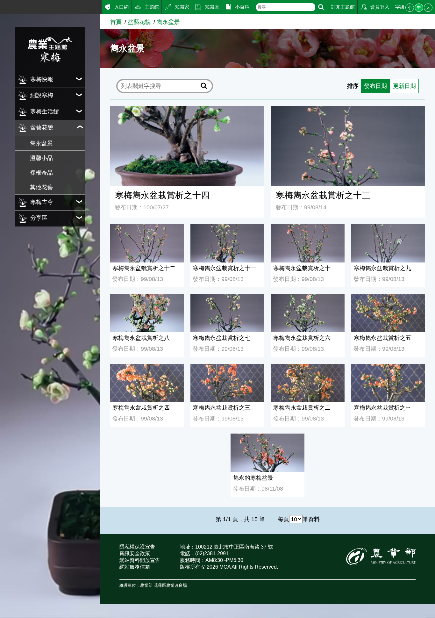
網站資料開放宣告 (139, 560)
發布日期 (375, 86)
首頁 (116, 21)
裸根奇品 (41, 172)
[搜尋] (321, 7)
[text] (285, 7)
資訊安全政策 (134, 553)
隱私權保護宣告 (137, 547)
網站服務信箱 (134, 567)
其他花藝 (41, 187)
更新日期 (404, 86)
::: (2, 6)
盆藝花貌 (139, 21)
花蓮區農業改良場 (170, 585)
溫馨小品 (41, 157)
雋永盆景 (41, 143)
